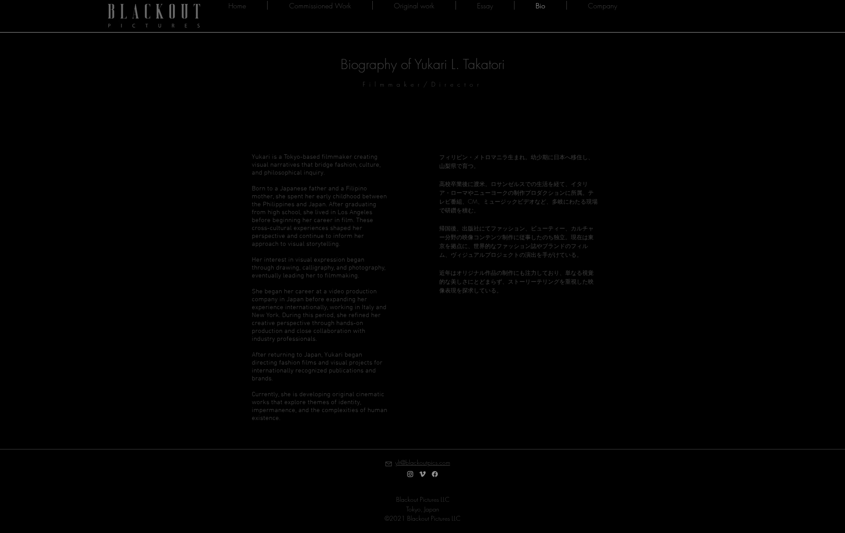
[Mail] (388, 463)
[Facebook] (435, 474)
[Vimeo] (422, 474)
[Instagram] (410, 474)
